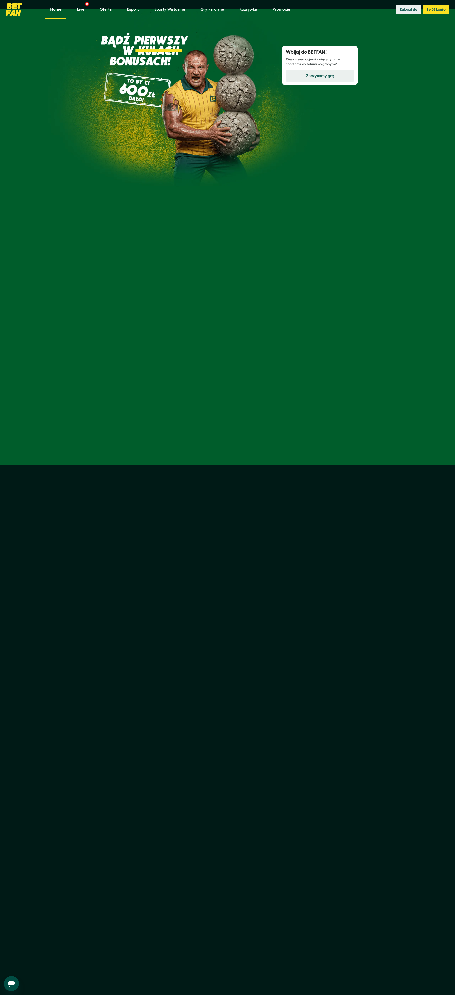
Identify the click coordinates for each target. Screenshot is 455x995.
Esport (133, 9)
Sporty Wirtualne (169, 9)
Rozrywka (248, 9)
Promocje (281, 9)
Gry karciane (212, 9)
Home (56, 9)
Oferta (106, 9)
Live (82, 7)
